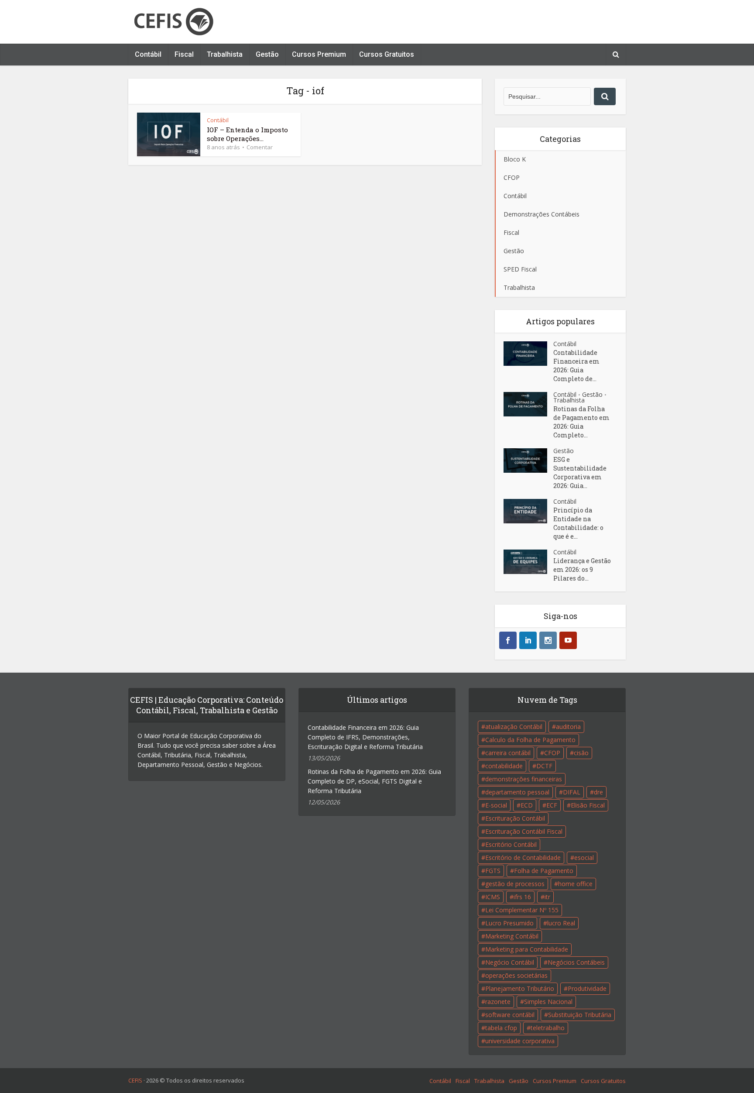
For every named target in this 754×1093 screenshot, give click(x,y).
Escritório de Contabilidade (523, 857)
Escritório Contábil (511, 844)
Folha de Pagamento (543, 870)
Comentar (260, 147)
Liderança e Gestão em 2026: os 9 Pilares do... (582, 569)
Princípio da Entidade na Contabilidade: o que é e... (578, 523)
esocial (584, 857)
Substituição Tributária (579, 1015)
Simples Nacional (548, 1001)
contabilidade (504, 766)
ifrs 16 (522, 897)
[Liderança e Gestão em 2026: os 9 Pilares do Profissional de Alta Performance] (528, 562)
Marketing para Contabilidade (526, 949)
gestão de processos (515, 884)
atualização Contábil (513, 726)
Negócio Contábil (509, 962)
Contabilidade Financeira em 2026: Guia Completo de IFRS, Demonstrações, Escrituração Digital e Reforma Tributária (365, 737)
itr (547, 897)
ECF (551, 805)
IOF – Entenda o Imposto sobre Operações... (247, 134)
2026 (152, 1080)
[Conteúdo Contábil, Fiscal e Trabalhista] (173, 22)
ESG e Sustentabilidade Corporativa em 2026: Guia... (580, 472)
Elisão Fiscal (588, 805)
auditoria (568, 726)
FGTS (492, 870)
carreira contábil (508, 753)
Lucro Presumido (509, 923)
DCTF (544, 766)
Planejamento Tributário (519, 988)
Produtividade (587, 988)
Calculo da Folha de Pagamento (530, 740)
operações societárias (516, 975)
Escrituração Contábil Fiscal (523, 831)
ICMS (492, 897)
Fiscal (184, 54)
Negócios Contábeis (576, 962)
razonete (498, 1001)
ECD (527, 805)
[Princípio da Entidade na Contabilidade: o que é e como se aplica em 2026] (528, 511)
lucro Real (561, 923)
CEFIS (135, 1080)
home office (575, 884)
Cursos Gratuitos (386, 54)
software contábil (510, 1015)
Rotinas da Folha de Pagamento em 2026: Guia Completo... (581, 422)
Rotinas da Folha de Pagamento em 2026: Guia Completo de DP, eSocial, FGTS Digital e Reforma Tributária (374, 781)
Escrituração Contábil (515, 818)
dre (598, 792)
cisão (581, 753)
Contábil (148, 54)
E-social (496, 805)
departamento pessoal (517, 792)
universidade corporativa (520, 1041)
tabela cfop (501, 1028)
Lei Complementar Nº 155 (522, 910)
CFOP (552, 753)
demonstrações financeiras (523, 779)
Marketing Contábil (511, 936)
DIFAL (571, 792)
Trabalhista (225, 54)
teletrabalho (548, 1028)
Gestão (267, 54)
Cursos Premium (319, 54)
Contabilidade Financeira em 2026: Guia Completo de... (576, 365)
